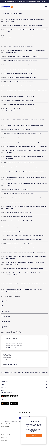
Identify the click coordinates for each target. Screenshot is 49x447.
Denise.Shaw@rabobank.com (16, 347)
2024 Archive (7, 306)
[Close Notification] (47, 1)
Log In (36, 6)
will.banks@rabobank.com (11, 364)
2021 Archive (7, 316)
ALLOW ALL (34, 435)
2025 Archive (7, 300)
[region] (33, 430)
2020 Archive (7, 326)
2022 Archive (7, 321)
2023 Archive (7, 311)
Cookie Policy (35, 431)
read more (43, 1)
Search (42, 6)
